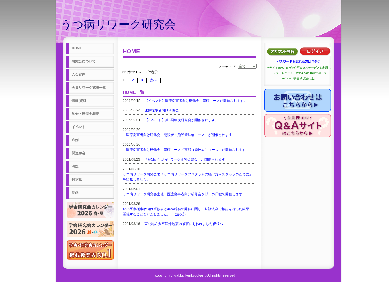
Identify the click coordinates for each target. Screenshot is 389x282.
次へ (153, 80)
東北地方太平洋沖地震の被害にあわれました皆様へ (183, 224)
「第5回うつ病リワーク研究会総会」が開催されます (184, 159)
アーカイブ (226, 67)
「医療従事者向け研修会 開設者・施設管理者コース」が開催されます (177, 135)
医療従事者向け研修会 (162, 110)
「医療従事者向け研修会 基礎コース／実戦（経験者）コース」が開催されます (184, 150)
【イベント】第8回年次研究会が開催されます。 (181, 120)
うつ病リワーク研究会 (118, 24)
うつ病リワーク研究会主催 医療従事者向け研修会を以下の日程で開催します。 (184, 194)
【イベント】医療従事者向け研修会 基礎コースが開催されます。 (196, 101)
